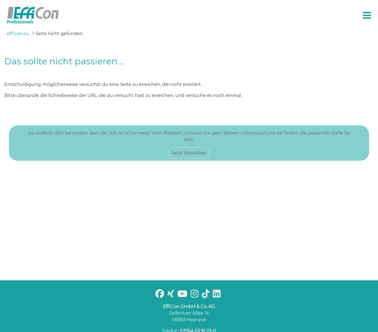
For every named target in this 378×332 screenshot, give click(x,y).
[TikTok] (207, 295)
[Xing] (171, 295)
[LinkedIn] (218, 295)
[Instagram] (196, 295)
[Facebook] (160, 295)
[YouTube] (183, 295)
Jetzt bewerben (189, 153)
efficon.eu (18, 33)
